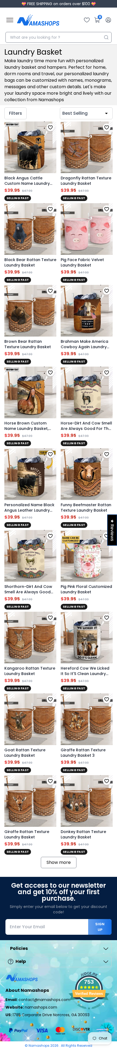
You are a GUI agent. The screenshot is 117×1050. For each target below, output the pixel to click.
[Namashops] (38, 20)
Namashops (39, 1045)
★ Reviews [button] (112, 530)
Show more (59, 862)
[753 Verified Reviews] (89, 1012)
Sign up (99, 926)
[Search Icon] (106, 37)
